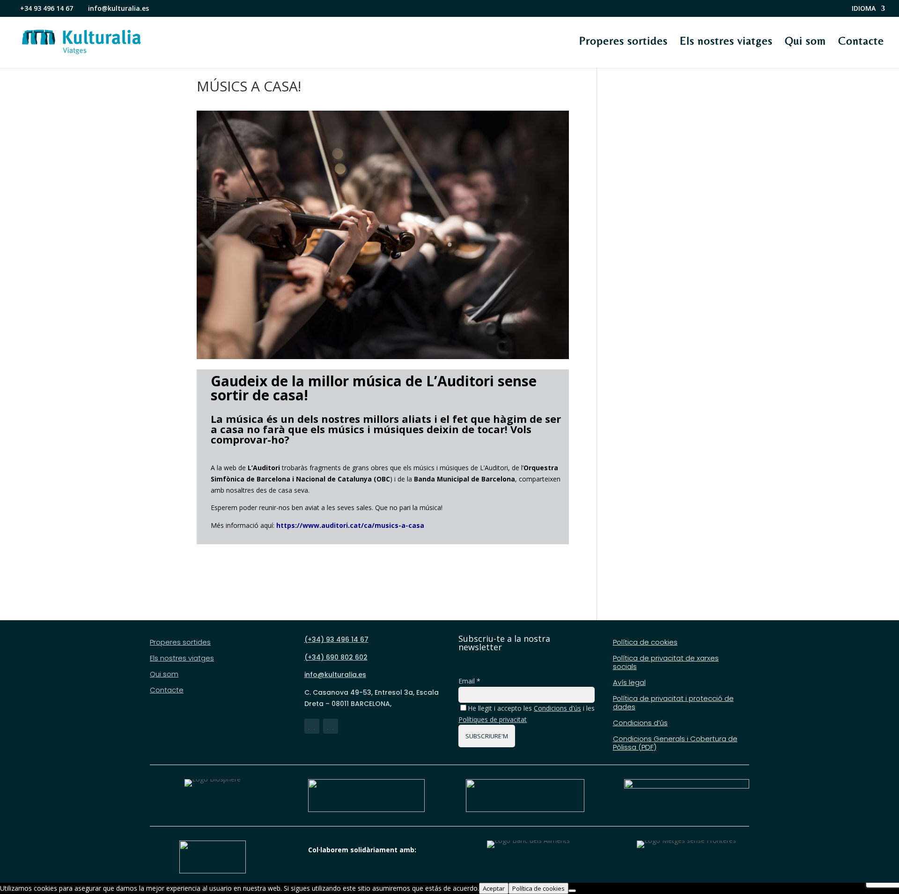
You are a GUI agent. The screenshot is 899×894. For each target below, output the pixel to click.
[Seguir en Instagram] (330, 726)
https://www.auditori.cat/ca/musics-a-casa (350, 525)
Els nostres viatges (726, 41)
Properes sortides (623, 41)
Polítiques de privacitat (492, 719)
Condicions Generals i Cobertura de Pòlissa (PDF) (675, 743)
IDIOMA (864, 9)
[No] (572, 890)
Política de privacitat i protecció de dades (673, 703)
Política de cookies (645, 642)
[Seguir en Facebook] (311, 726)
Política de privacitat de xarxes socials (666, 662)
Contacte (861, 41)
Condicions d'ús (557, 708)
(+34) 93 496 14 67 (336, 639)
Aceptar (494, 888)
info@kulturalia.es (335, 674)
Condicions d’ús (640, 723)
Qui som (805, 41)
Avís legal (629, 682)
